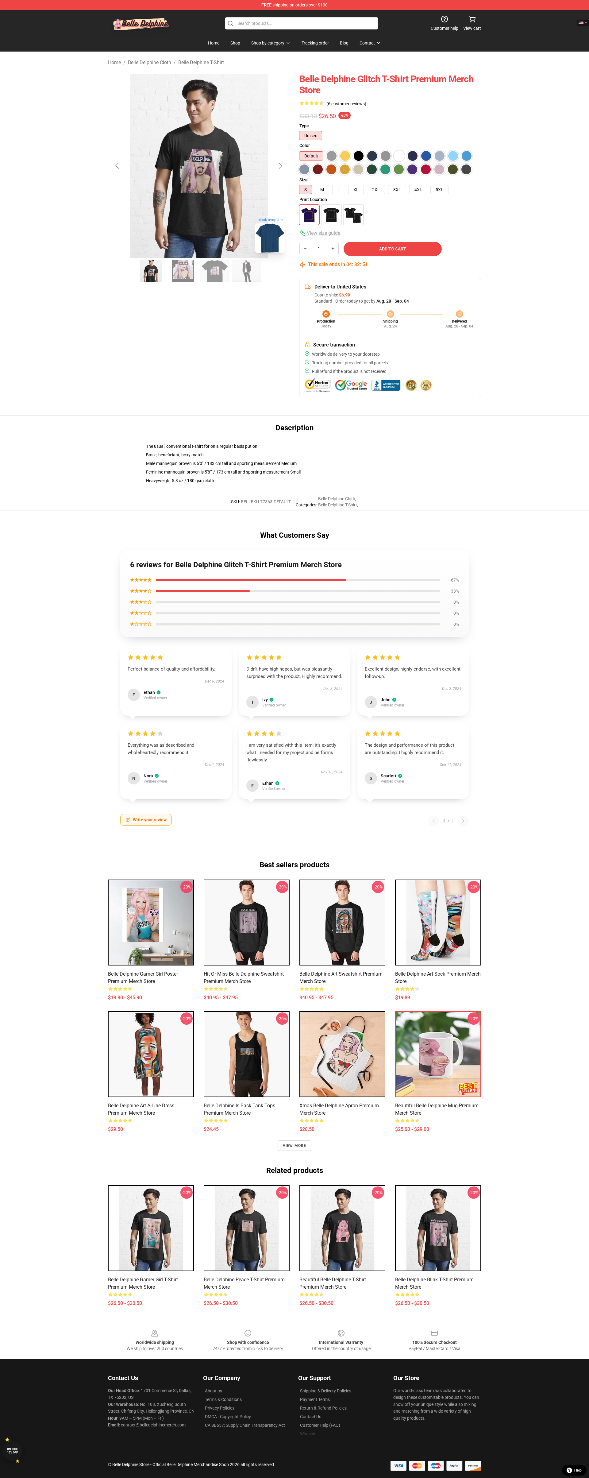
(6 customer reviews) (346, 103)
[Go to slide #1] (151, 271)
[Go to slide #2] (183, 271)
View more (294, 1145)
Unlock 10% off (12, 1451)
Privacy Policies (219, 1408)
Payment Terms (315, 1399)
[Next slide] (280, 165)
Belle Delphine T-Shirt (201, 62)
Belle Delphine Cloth (149, 62)
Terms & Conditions (223, 1399)
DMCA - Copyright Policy (228, 1416)
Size (303, 179)
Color (304, 145)
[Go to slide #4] (246, 271)
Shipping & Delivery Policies (325, 1390)
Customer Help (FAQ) (320, 1425)
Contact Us (310, 1416)
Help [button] (578, 1470)
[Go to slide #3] (214, 271)
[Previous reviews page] (433, 820)
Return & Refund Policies (323, 1408)
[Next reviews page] (463, 820)
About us (213, 1390)
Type (304, 125)
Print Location (313, 199)
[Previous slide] (117, 165)
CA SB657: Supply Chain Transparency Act (245, 1425)
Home (114, 62)
